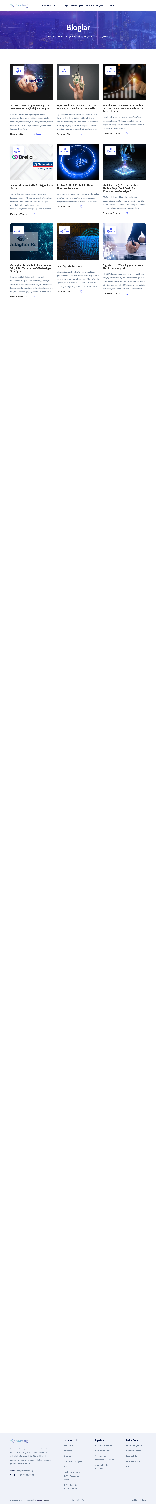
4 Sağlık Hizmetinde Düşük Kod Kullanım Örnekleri (75, 515)
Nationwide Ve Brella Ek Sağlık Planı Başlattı (31, 187)
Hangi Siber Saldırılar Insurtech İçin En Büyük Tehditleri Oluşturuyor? (123, 432)
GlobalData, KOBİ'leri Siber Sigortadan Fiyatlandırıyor (26, 515)
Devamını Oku (17, 134)
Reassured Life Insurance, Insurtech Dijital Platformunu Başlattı (124, 919)
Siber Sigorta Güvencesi (70, 266)
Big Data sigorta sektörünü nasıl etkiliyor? (121, 838)
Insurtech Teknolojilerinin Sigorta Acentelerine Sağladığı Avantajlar (29, 107)
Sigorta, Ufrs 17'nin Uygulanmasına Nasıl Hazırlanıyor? (123, 267)
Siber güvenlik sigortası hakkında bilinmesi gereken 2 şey (76, 1157)
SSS (66, 1467)
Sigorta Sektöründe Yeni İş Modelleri (78, 918)
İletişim (111, 5)
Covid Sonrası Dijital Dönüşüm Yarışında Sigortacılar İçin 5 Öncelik (77, 675)
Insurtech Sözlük (133, 1451)
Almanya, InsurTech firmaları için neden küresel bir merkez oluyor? (29, 1157)
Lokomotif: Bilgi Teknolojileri (73, 1078)
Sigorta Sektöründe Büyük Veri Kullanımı (28, 919)
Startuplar (68, 1456)
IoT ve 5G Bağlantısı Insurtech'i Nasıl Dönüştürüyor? (31, 838)
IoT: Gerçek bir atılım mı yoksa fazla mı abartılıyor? (124, 1237)
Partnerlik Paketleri (103, 1445)
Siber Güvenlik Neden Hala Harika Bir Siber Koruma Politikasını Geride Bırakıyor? (77, 433)
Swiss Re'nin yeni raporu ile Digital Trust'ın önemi (30, 755)
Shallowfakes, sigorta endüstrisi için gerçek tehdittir (77, 350)
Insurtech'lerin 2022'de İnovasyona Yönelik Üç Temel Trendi (77, 838)
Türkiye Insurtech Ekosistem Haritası (31, 1078)
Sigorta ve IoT (18, 594)
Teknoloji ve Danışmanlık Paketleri (104, 1458)
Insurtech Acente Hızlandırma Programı (120, 999)
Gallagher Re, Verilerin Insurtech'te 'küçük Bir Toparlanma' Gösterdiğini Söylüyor (30, 268)
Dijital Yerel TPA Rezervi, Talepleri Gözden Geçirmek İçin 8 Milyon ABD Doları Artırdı (124, 108)
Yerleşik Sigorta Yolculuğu (118, 754)
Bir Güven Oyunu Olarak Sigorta (121, 1156)
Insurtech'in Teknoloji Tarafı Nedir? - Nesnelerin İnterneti (78, 1393)
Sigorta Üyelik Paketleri (101, 1467)
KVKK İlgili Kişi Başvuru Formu (70, 1487)
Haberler (68, 1451)
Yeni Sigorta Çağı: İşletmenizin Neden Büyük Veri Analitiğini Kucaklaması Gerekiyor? (120, 188)
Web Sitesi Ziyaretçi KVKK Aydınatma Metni (73, 1476)
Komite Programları (134, 1445)
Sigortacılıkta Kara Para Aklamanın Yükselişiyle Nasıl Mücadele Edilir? (77, 107)
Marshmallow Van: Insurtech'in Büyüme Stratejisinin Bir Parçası (121, 515)
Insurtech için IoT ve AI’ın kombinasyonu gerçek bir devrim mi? (29, 1238)
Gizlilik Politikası (138, 1500)
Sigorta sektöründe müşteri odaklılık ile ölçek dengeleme (124, 1316)
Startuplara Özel (102, 1451)
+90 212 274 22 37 (26, 1475)
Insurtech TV (131, 1456)
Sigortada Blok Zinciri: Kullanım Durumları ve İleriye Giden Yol (28, 432)
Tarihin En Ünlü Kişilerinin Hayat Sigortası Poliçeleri (75, 187)
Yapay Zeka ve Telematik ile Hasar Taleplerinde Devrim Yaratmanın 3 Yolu (30, 1318)
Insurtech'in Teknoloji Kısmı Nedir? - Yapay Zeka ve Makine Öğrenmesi (31, 1393)
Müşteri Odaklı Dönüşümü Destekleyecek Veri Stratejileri (120, 595)
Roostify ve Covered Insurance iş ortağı (122, 675)
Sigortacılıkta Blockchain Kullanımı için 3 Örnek (77, 1237)
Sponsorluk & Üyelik (73, 1461)
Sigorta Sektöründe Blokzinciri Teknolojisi (27, 999)
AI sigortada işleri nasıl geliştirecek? (123, 1078)
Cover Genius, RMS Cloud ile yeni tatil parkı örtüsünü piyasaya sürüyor (29, 351)
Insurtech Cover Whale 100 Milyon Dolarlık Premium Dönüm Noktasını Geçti (77, 756)
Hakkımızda (69, 1445)
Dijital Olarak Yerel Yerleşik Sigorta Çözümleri (123, 350)
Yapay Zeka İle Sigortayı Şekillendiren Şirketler (71, 999)
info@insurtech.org (25, 1471)
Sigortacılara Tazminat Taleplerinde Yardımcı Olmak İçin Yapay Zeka (78, 595)
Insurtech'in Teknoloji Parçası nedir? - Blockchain (124, 1393)
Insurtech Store (133, 1461)
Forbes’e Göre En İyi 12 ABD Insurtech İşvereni (26, 675)
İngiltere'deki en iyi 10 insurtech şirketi (75, 1316)
